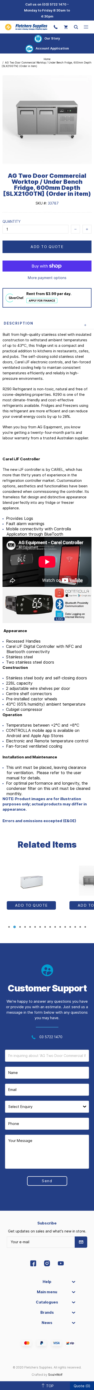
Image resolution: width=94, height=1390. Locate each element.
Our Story (52, 38)
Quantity (12, 222)
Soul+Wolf (55, 1374)
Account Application (52, 48)
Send (47, 1181)
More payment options (47, 278)
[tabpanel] (31, 891)
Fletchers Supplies (26, 27)
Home (47, 59)
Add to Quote (47, 247)
